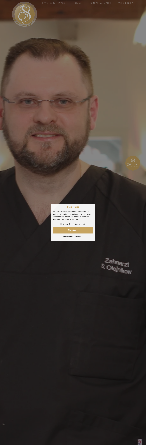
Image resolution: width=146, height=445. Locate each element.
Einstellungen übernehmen (73, 236)
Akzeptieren (73, 230)
